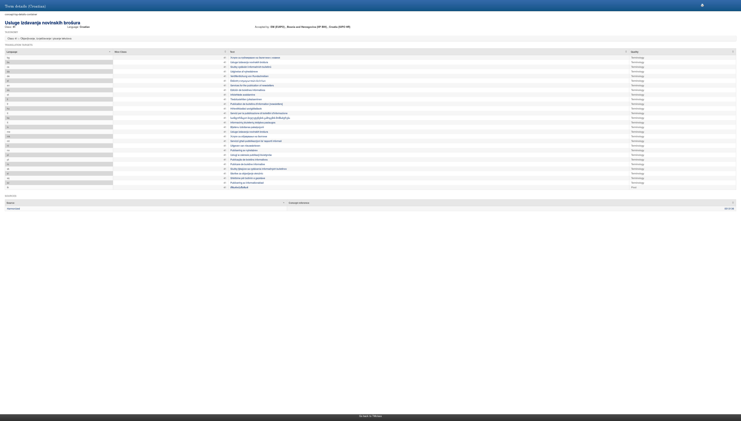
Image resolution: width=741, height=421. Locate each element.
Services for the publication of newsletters (252, 85)
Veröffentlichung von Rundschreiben (249, 76)
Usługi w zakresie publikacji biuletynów (251, 154)
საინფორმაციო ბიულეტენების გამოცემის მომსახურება (260, 117)
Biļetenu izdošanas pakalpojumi (247, 127)
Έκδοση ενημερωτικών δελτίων (248, 80)
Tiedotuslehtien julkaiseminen (246, 99)
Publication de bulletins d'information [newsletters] (256, 103)
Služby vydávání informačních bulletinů (250, 66)
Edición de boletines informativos (247, 90)
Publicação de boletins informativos (249, 159)
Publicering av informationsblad (247, 182)
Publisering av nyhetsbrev (244, 150)
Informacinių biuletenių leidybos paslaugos (252, 122)
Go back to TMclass (370, 416)
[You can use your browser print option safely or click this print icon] (702, 5)
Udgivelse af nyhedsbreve (244, 71)
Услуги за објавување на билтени (248, 136)
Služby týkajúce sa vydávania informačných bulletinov (258, 168)
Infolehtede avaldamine (242, 94)
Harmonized (13, 208)
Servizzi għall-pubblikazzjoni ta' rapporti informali (256, 141)
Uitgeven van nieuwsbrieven (245, 145)
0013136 (729, 208)
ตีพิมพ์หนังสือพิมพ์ (239, 187)
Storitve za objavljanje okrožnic (246, 173)
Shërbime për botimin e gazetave (247, 178)
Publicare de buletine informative (247, 164)
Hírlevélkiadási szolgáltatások (246, 108)
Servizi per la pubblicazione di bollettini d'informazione (259, 113)
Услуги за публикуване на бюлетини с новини (255, 57)
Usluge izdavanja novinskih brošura (249, 62)
